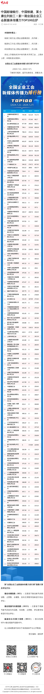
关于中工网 (8, 687)
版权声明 (16, 687)
